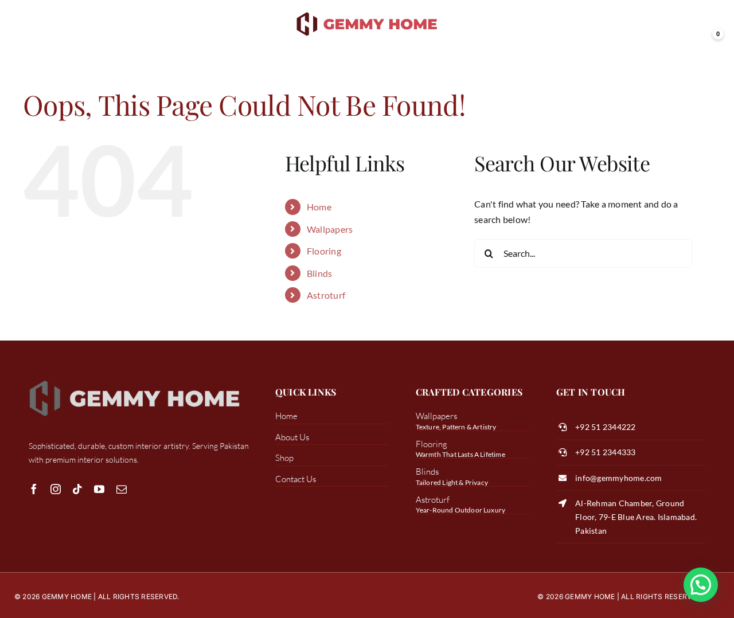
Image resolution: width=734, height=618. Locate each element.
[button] (701, 585)
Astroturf (326, 295)
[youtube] (99, 489)
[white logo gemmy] (135, 379)
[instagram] (55, 489)
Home (319, 206)
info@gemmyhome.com (618, 478)
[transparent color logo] (367, 12)
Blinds (319, 273)
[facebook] (34, 489)
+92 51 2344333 (605, 452)
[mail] (121, 489)
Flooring (324, 250)
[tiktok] (77, 489)
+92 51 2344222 (605, 427)
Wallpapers (330, 229)
